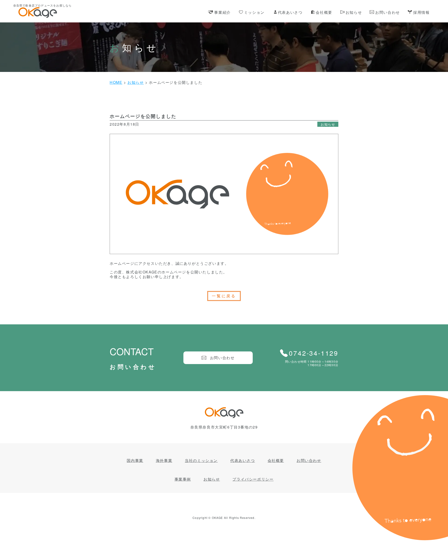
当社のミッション (201, 460)
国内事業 (135, 460)
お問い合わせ (387, 12)
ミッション (254, 12)
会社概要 (324, 12)
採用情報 (421, 12)
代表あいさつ (290, 12)
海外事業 (164, 460)
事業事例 (183, 479)
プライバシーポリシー (252, 479)
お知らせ (354, 12)
